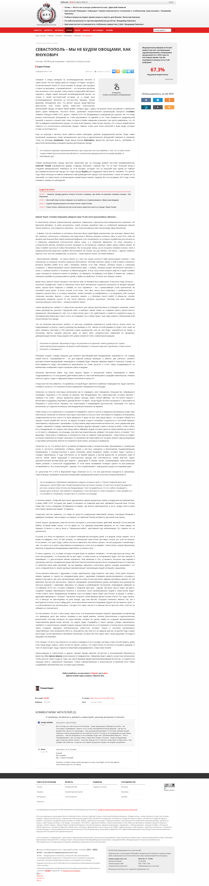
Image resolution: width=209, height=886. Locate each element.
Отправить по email (103, 71)
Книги (77, 30)
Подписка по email (99, 787)
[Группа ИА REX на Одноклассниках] (169, 100)
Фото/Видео (98, 30)
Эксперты (48, 30)
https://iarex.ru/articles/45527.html (102, 698)
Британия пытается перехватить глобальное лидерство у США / (104, 24)
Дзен (106, 673)
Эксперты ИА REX (71, 787)
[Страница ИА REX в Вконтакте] (146, 100)
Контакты (124, 787)
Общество (77, 36)
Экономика (68, 36)
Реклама (124, 797)
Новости (37, 30)
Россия (39, 787)
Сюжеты (86, 30)
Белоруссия (41, 797)
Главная (38, 43)
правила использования (71, 871)
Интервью (59, 30)
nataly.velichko (47, 722)
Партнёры (124, 792)
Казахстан (40, 802)
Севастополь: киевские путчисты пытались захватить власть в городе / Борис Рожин (81, 207)
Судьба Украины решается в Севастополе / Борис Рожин (69, 204)
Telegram (50, 36)
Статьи (69, 30)
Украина (40, 792)
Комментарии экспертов (74, 792)
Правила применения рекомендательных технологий (117, 810)
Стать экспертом (71, 797)
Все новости (47, 43)
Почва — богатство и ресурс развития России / (95, 7)
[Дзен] (158, 107)
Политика (58, 36)
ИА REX (46, 698)
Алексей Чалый (96, 702)
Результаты (169, 79)
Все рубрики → (88, 36)
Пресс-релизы (41, 36)
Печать (90, 71)
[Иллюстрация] (117, 90)
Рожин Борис (46, 688)
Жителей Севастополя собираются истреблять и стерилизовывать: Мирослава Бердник (82, 200)
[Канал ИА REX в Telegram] (158, 100)
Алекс (43, 749)
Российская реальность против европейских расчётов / (100, 21)
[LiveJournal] (146, 107)
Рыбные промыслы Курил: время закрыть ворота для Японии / (102, 17)
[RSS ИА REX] (169, 107)
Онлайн (109, 30)
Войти (171, 2)
